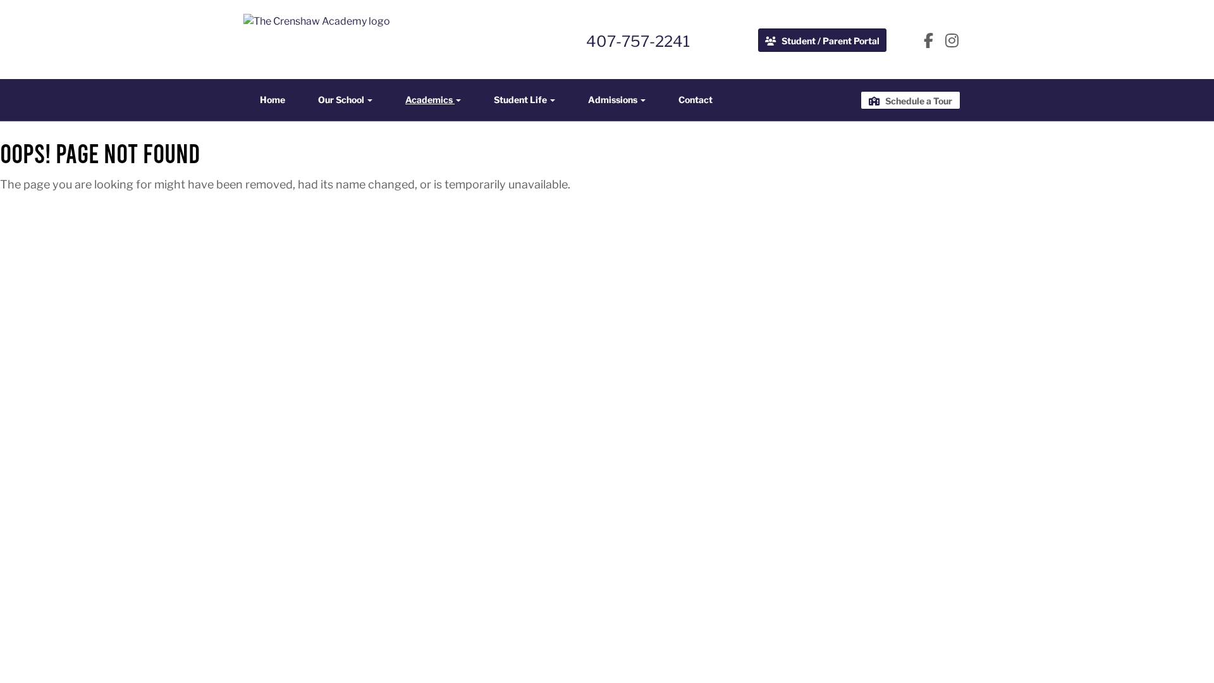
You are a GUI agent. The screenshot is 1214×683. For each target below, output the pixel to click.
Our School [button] (342, 99)
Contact (695, 99)
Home (272, 99)
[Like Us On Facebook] (928, 41)
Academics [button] (430, 99)
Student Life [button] (521, 99)
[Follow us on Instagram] (952, 41)
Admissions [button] (613, 99)
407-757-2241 (638, 41)
